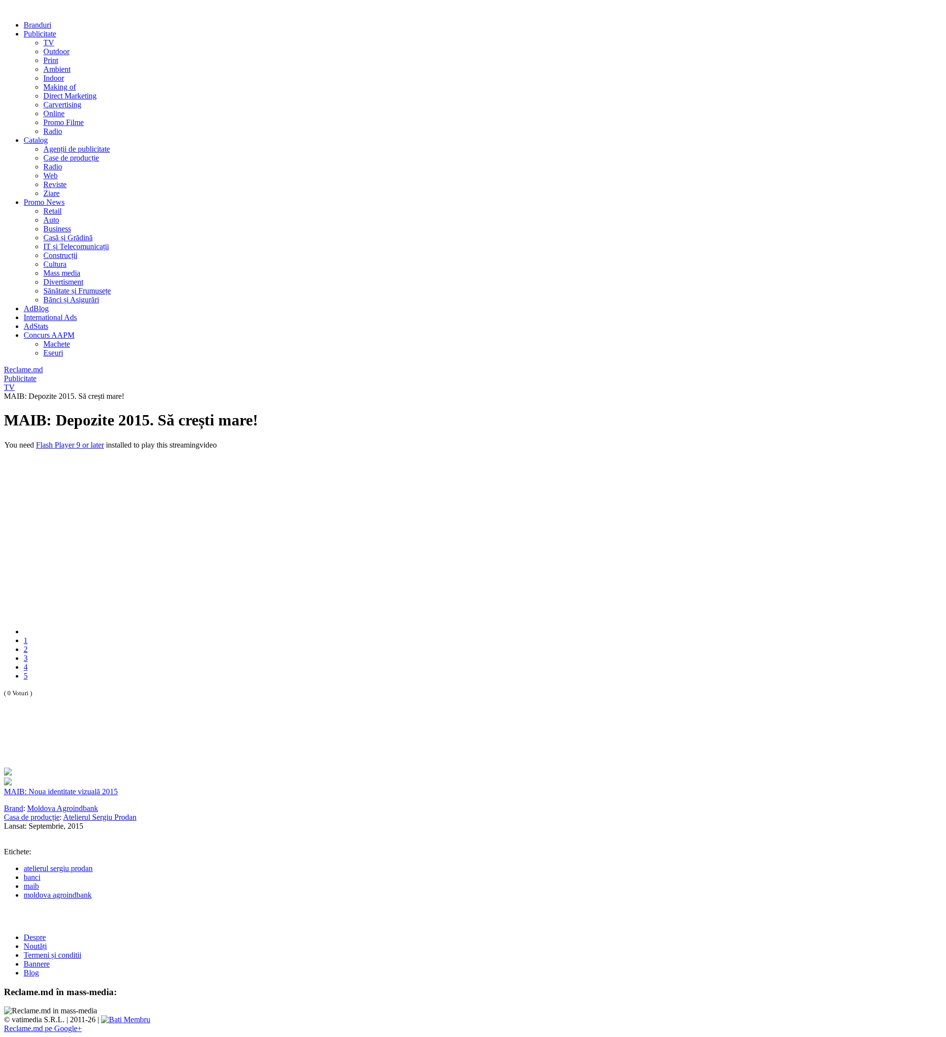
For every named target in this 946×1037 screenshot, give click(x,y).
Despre (35, 937)
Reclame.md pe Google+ (43, 1028)
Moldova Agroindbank (62, 808)
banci (32, 877)
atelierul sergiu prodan (58, 868)
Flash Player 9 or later (70, 445)
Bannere (37, 964)
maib (31, 886)
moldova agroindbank (58, 895)
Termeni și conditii (52, 955)
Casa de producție (32, 817)
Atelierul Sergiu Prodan (99, 817)
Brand (13, 808)
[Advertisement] (119, 743)
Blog (31, 973)
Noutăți (35, 946)
